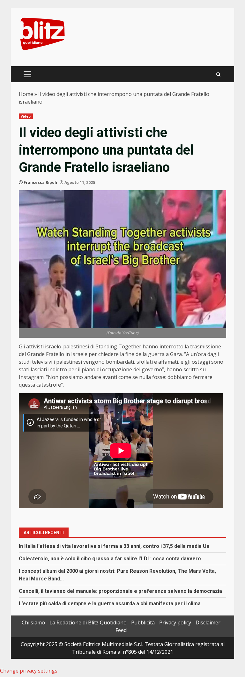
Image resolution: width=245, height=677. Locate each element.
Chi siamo (33, 622)
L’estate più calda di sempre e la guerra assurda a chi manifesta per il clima (110, 604)
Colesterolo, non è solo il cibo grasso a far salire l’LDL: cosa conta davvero (110, 559)
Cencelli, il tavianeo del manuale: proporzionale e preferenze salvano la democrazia (120, 591)
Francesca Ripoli (40, 182)
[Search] (218, 74)
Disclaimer (208, 622)
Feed (121, 630)
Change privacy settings (28, 670)
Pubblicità (143, 622)
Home (26, 94)
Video (26, 116)
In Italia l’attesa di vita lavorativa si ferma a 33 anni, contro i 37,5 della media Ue (114, 546)
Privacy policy (175, 622)
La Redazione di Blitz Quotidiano (88, 622)
